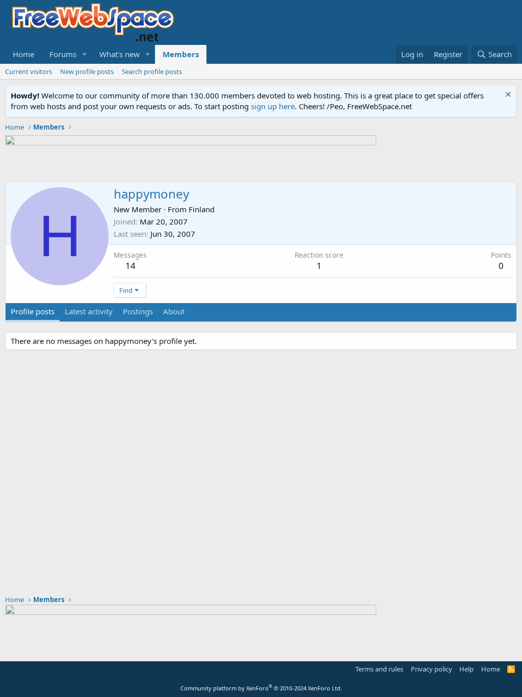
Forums (62, 54)
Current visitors (28, 71)
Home (23, 54)
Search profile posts (152, 71)
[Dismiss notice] (507, 95)
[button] (84, 54)
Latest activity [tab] (89, 311)
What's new (119, 54)
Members (181, 54)
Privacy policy (431, 669)
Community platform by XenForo (261, 688)
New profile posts (87, 71)
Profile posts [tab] (33, 311)
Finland (202, 209)
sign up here (273, 106)
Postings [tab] (138, 311)
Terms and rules (379, 669)
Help (466, 669)
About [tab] (174, 311)
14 (130, 265)
